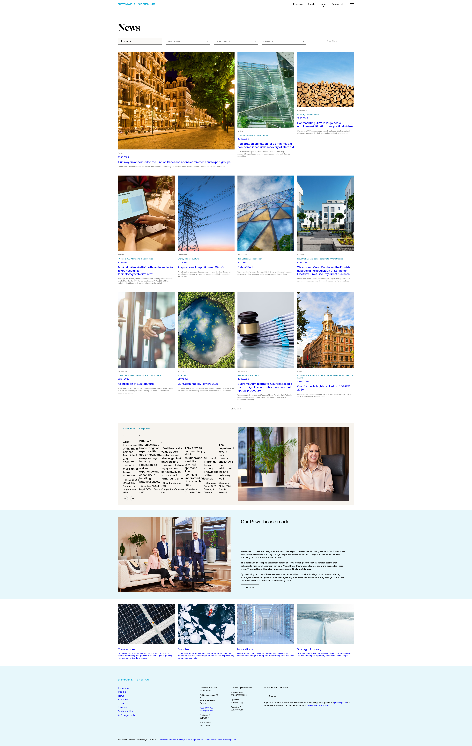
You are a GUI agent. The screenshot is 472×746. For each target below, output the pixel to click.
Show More (236, 408)
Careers (122, 707)
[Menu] (352, 4)
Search (335, 4)
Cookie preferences (213, 739)
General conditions (167, 739)
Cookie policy (229, 739)
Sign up (272, 696)
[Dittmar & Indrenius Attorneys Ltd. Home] (136, 4)
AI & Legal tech (126, 715)
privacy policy (340, 702)
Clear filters (332, 41)
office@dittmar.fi (207, 710)
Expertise (297, 4)
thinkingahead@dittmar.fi (318, 705)
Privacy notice (183, 739)
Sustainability (125, 711)
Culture (122, 703)
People (311, 4)
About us (123, 699)
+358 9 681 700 (206, 708)
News (323, 4)
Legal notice (197, 739)
